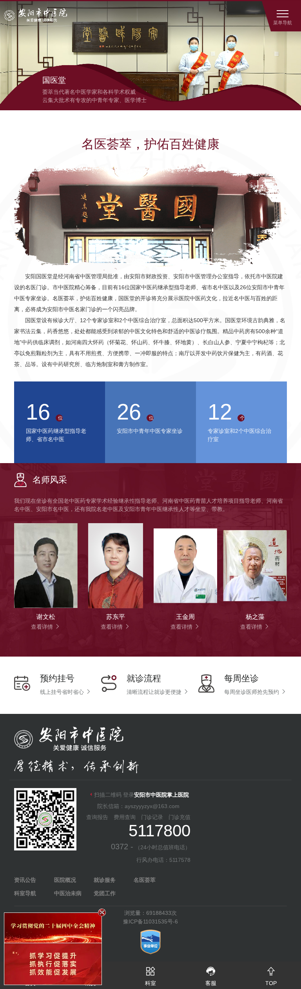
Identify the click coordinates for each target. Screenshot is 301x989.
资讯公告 (25, 880)
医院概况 (65, 880)
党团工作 (105, 893)
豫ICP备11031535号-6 (150, 921)
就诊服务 (105, 880)
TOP (271, 976)
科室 (150, 976)
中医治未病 (68, 893)
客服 (210, 976)
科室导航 (25, 893)
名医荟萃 (145, 880)
